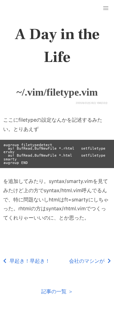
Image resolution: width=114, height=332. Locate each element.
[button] (106, 8)
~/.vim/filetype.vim (57, 92)
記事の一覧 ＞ (57, 291)
